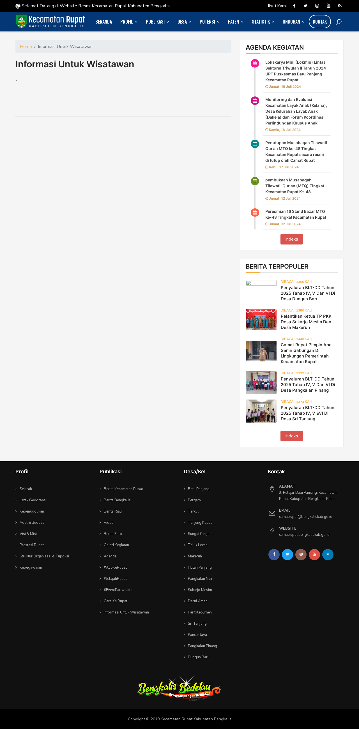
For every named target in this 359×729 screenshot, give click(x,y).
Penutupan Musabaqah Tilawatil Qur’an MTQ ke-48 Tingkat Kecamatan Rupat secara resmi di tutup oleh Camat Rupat (296, 151)
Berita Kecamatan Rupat (123, 489)
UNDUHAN (292, 21)
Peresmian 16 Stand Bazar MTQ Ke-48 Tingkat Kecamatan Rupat (295, 214)
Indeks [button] (291, 239)
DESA (183, 21)
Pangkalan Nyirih (201, 578)
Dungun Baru (199, 657)
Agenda (110, 556)
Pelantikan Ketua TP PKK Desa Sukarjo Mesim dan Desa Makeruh (306, 321)
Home (26, 46)
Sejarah (26, 489)
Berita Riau (113, 511)
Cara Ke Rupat (115, 601)
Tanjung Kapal (200, 522)
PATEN (234, 21)
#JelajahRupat (115, 578)
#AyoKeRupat (115, 567)
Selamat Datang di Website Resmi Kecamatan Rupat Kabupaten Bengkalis (95, 6)
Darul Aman (198, 601)
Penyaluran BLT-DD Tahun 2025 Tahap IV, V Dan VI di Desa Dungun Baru (308, 293)
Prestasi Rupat (32, 545)
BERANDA (103, 21)
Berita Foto (113, 533)
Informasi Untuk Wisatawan (74, 64)
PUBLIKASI (156, 21)
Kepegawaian (31, 567)
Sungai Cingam (200, 533)
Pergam (194, 500)
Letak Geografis (33, 500)
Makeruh (195, 556)
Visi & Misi (28, 533)
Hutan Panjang (200, 567)
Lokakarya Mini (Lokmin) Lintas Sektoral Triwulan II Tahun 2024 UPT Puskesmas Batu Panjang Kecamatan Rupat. (295, 71)
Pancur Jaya (197, 634)
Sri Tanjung (197, 623)
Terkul (193, 511)
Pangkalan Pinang (202, 646)
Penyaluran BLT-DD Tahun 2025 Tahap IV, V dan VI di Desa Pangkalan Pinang (308, 384)
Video (109, 522)
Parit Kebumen (200, 612)
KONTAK (320, 21)
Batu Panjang (199, 489)
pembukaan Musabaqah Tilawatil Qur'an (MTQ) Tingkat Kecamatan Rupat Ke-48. (294, 185)
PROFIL (127, 21)
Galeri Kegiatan (116, 545)
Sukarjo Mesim (200, 589)
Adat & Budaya (32, 522)
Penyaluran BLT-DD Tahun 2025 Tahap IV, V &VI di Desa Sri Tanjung (307, 413)
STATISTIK (261, 21)
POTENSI (208, 21)
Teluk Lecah (198, 545)
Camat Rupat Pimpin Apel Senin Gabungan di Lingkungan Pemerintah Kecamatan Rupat (307, 353)
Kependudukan (32, 511)
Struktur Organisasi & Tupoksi (44, 556)
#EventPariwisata (118, 589)
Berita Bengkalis (117, 500)
